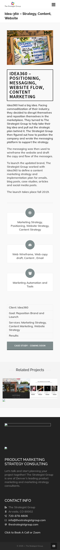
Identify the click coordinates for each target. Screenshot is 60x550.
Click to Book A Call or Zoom (22, 532)
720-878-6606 (18, 516)
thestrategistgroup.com (23, 524)
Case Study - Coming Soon (30, 346)
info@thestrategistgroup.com (27, 520)
